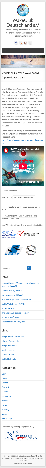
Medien (5, 400)
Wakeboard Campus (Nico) (13, 321)
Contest (5, 387)
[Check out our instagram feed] (25, 43)
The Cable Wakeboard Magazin (15, 312)
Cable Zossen (8, 354)
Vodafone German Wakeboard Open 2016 (21, 208)
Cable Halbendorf (9, 359)
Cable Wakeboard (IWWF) (13, 304)
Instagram (6, 396)
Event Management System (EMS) (17, 299)
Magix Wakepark (9, 345)
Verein (5, 414)
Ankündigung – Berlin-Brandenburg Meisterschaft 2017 (19, 216)
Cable (4, 378)
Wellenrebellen (8, 350)
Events (5, 391)
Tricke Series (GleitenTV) (12, 317)
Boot (4, 373)
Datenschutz (27, 464)
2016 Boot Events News (23, 197)
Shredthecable (8, 308)
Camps (5, 382)
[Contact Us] (30, 43)
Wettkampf (7, 418)
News (4, 405)
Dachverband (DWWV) (12, 290)
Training (5, 409)
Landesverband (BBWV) (12, 295)
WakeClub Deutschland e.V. (23, 22)
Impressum (18, 464)
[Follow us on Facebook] (16, 43)
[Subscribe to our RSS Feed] (21, 43)
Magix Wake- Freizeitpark (13, 336)
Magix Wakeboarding (11, 341)
